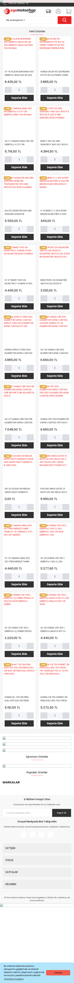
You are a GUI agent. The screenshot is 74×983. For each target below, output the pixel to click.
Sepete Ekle (19, 98)
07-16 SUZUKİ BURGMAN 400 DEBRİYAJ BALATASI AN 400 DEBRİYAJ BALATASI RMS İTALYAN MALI (19, 73)
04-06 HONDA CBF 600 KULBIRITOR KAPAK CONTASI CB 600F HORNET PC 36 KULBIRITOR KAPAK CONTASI (54, 351)
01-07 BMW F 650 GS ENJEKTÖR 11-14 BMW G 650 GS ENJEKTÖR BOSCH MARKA (18, 282)
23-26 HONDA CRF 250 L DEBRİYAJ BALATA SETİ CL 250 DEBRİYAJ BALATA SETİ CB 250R (53, 629)
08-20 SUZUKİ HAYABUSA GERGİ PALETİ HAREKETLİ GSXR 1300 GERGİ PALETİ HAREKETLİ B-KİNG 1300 (17, 490)
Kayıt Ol (61, 812)
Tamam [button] (58, 972)
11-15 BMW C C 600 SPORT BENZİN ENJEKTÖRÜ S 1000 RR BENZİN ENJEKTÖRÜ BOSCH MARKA (53, 212)
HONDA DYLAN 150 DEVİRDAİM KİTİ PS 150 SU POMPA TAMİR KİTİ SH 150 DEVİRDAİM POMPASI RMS (54, 73)
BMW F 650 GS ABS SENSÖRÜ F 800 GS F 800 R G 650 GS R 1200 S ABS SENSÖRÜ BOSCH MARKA (54, 143)
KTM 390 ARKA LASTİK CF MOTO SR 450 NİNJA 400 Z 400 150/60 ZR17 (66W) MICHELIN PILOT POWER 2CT (53, 490)
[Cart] (67, 11)
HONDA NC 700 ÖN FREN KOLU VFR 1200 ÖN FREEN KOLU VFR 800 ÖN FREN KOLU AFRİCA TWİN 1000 (19, 699)
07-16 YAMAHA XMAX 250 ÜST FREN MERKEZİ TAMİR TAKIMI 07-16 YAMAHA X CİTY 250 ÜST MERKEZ (19, 560)
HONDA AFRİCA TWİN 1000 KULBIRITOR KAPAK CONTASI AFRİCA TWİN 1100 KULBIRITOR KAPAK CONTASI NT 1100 (18, 351)
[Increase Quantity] (30, 90)
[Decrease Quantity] (8, 90)
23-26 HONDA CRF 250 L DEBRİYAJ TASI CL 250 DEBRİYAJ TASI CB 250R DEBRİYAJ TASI (52, 560)
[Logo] (19, 11)
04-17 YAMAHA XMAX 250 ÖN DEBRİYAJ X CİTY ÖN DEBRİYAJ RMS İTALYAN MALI (19, 143)
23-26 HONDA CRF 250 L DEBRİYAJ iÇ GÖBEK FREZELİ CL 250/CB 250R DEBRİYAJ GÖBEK (18, 629)
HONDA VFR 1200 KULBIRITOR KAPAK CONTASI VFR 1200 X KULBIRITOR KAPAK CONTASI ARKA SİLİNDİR (54, 421)
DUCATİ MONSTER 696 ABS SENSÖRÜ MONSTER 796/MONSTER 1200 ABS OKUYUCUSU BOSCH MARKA (19, 212)
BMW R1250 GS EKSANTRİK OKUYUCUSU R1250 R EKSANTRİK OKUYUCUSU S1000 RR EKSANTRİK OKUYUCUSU (53, 282)
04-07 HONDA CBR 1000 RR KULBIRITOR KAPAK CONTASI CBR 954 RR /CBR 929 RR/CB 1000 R (18, 421)
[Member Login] (57, 11)
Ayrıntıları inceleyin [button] (14, 978)
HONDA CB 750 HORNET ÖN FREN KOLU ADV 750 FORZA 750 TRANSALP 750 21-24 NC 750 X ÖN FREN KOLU (54, 699)
